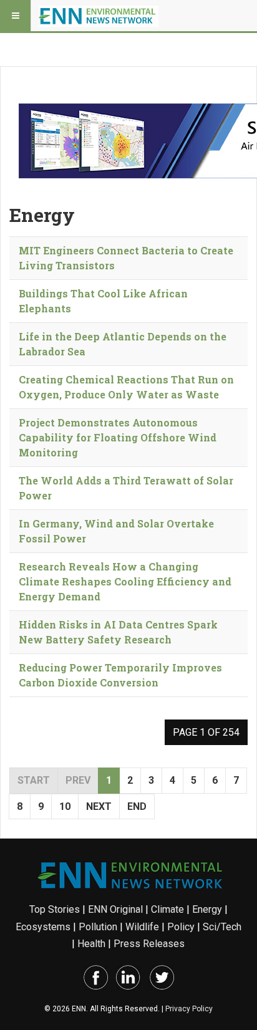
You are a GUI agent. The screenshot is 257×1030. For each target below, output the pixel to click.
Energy (207, 909)
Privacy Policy (189, 1008)
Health (91, 944)
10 (64, 806)
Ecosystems (43, 927)
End (137, 806)
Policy (181, 927)
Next (99, 806)
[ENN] (98, 15)
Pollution (98, 927)
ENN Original (115, 909)
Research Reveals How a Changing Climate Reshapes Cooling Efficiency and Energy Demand (125, 581)
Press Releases (149, 944)
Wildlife (142, 927)
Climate (167, 909)
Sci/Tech (222, 927)
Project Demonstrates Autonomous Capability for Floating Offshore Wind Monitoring (117, 437)
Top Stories (54, 909)
